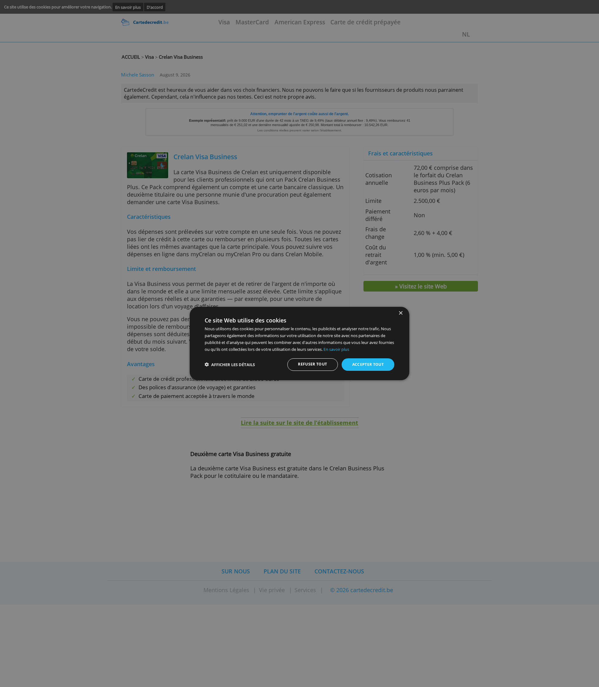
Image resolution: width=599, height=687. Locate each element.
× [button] (400, 313)
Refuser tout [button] (312, 364)
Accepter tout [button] (368, 364)
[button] (230, 364)
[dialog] (299, 343)
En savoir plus (336, 349)
